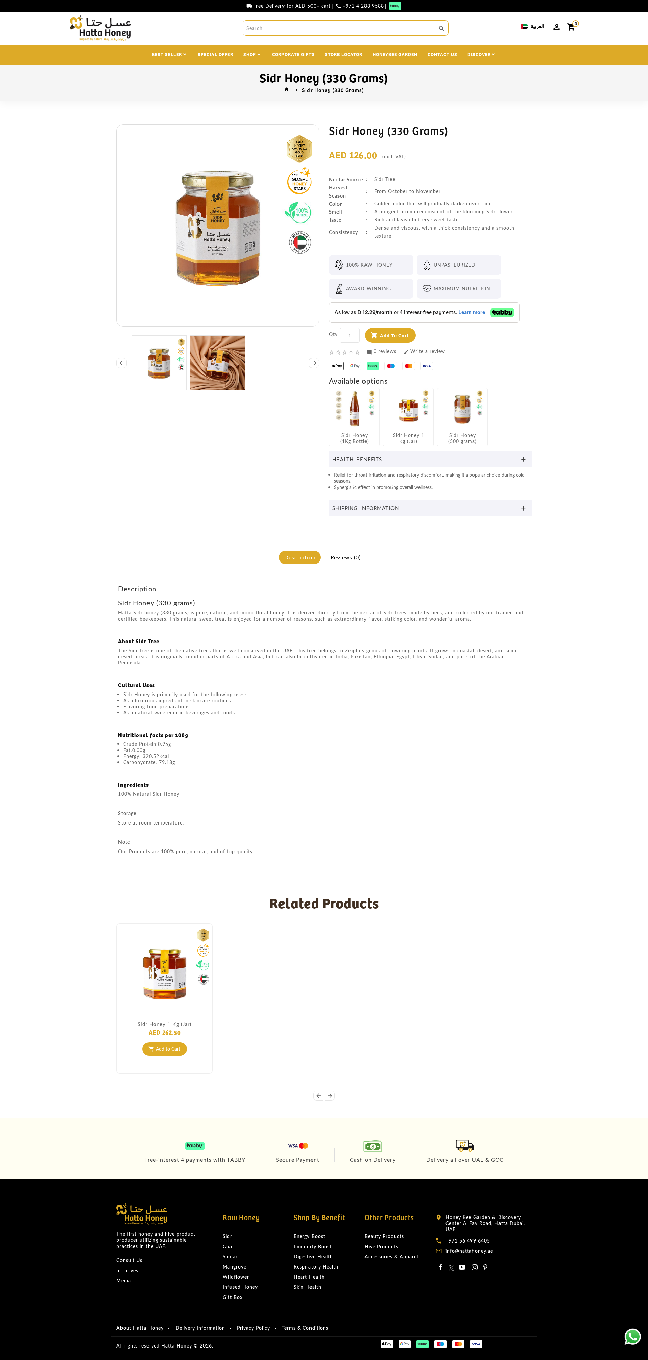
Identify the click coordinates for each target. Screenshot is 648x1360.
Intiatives (127, 1270)
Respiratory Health (316, 1266)
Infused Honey (240, 1287)
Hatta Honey (176, 1345)
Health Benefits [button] (357, 459)
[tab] (430, 459)
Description (300, 557)
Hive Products (381, 1246)
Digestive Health (313, 1256)
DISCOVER (479, 54)
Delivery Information (200, 1328)
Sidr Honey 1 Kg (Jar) (164, 1024)
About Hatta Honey (140, 1328)
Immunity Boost (313, 1246)
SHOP (249, 54)
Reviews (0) (346, 557)
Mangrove (234, 1266)
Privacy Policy (253, 1328)
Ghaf (228, 1246)
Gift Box (233, 1297)
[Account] (556, 27)
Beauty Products (384, 1236)
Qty (333, 334)
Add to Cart (394, 335)
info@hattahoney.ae (469, 1251)
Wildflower (236, 1277)
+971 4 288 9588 (363, 6)
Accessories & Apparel (391, 1256)
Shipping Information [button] (365, 508)
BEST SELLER (167, 54)
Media (123, 1280)
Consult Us (129, 1260)
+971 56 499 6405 (468, 1240)
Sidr (227, 1236)
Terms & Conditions (305, 1328)
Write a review (424, 351)
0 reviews (381, 351)
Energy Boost (309, 1236)
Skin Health (307, 1287)
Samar (230, 1256)
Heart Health (309, 1277)
